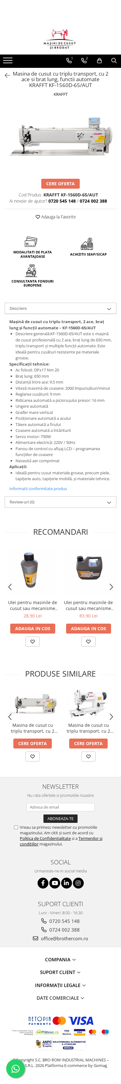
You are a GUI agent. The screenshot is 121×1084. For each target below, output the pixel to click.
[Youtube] (54, 883)
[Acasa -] (60, 39)
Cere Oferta (60, 184)
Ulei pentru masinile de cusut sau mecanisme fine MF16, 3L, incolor (88, 605)
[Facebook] (43, 883)
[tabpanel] (60, 139)
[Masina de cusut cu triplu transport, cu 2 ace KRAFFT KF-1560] (88, 704)
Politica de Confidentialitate (45, 838)
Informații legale (58, 985)
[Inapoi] (4, 75)
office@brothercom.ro (64, 938)
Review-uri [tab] (22, 502)
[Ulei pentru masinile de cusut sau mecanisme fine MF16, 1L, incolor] (32, 571)
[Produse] (8, 62)
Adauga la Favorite (58, 217)
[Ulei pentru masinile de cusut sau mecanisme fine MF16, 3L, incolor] (88, 571)
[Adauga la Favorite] (32, 642)
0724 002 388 (64, 930)
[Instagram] (78, 883)
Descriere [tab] (18, 308)
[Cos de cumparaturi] (99, 61)
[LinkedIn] (66, 883)
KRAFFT (61, 94)
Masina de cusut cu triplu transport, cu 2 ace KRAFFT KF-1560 (88, 728)
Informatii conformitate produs (38, 488)
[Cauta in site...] (114, 61)
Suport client (58, 972)
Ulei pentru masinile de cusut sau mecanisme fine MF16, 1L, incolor (32, 605)
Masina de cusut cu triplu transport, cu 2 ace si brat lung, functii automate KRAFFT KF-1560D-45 (33, 728)
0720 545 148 (64, 921)
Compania (58, 959)
